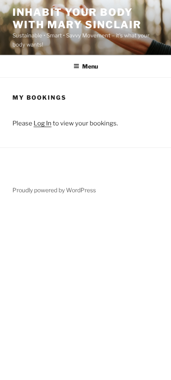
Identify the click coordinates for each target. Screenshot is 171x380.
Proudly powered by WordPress (54, 190)
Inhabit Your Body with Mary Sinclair (77, 18)
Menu (90, 66)
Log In (42, 123)
